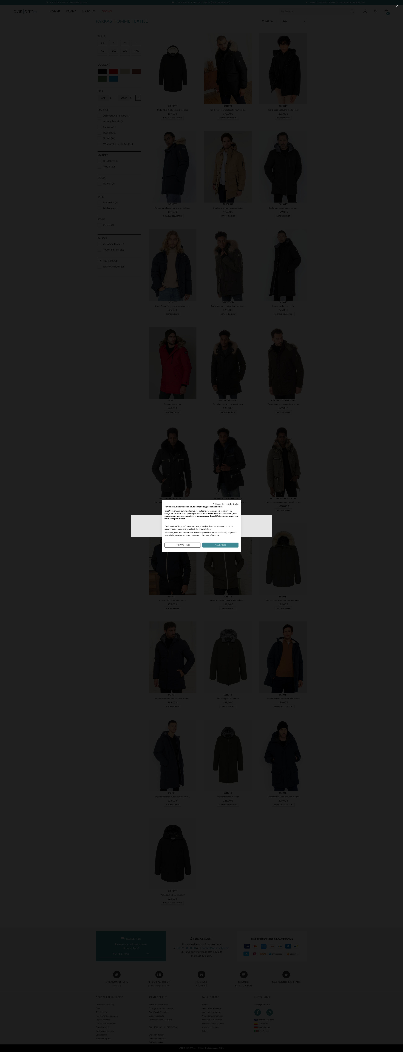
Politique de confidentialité (225, 504)
